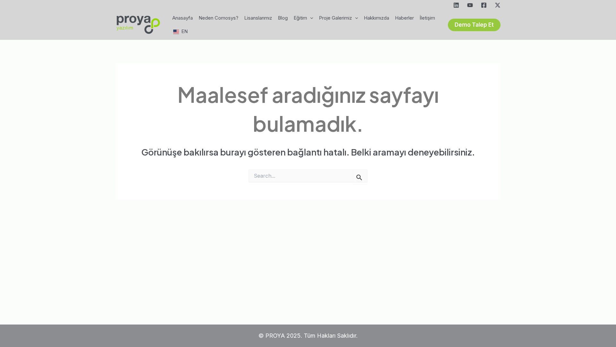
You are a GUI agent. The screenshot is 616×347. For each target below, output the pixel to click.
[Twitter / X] (498, 5)
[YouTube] (470, 5)
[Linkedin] (456, 5)
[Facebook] (484, 5)
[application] (310, 18)
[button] (474, 25)
